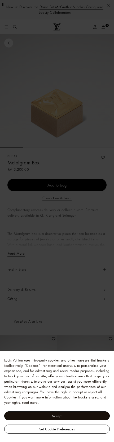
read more (30, 402)
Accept (57, 416)
